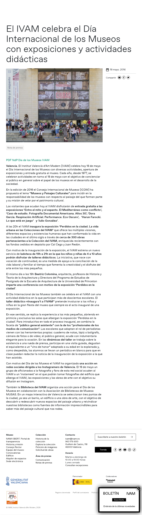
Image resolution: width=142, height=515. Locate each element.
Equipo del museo (15, 450)
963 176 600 (71, 441)
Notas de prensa (44, 462)
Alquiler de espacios (16, 458)
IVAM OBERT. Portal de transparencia (18, 440)
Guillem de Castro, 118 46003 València (76, 445)
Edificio (10, 455)
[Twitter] (128, 78)
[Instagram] (129, 449)
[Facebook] (124, 78)
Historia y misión (14, 444)
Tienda (103, 449)
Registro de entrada (62, 493)
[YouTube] (124, 449)
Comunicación (43, 460)
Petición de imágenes (46, 447)
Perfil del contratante (81, 493)
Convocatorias (13, 453)
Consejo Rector (14, 447)
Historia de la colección (42, 440)
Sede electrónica (14, 461)
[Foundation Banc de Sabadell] (110, 481)
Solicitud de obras (45, 450)
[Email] (119, 78)
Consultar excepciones (76, 465)
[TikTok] (134, 449)
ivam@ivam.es (72, 438)
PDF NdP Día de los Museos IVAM (28, 160)
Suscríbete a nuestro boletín (112, 437)
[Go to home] (13, 480)
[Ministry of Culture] (88, 482)
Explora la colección (45, 444)
